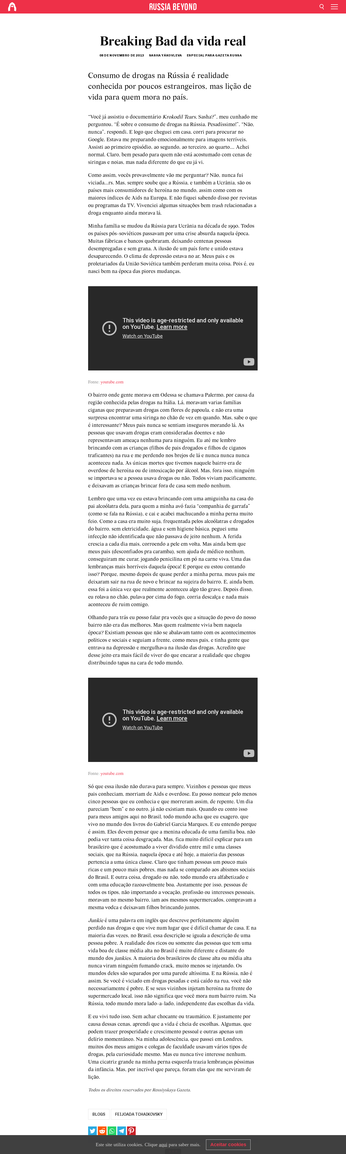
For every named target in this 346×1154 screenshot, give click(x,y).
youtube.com (112, 382)
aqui (163, 1144)
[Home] (12, 6)
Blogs (98, 1114)
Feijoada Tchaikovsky (138, 1114)
